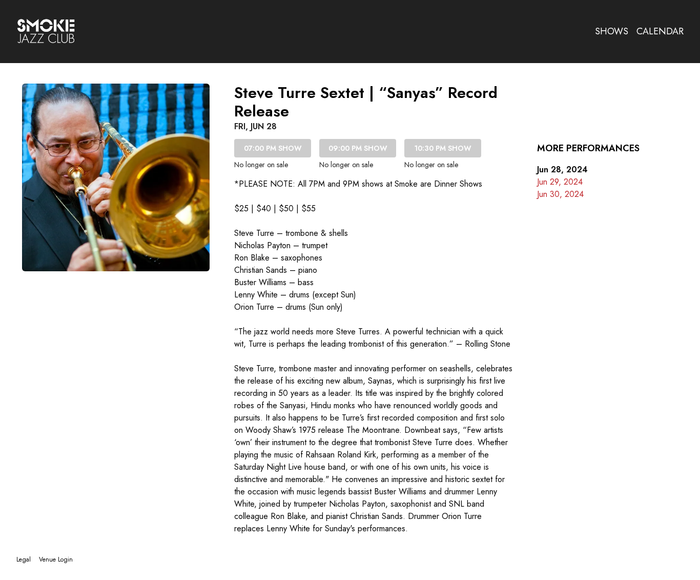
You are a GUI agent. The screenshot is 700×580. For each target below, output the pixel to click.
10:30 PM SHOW (443, 148)
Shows (611, 31)
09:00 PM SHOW (357, 148)
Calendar (660, 31)
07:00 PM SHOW (273, 148)
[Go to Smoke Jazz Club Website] (46, 31)
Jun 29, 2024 (560, 182)
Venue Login (56, 559)
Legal (23, 559)
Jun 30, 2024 (560, 194)
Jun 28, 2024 (562, 169)
